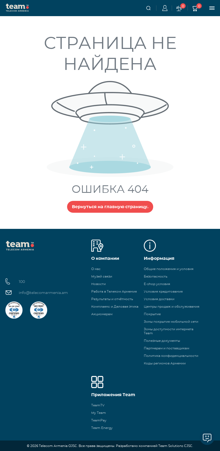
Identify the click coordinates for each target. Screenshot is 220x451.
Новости (98, 284)
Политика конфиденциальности (171, 356)
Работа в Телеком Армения (114, 291)
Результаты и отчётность (112, 299)
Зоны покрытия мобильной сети (171, 321)
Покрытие (152, 314)
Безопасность (155, 276)
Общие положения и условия (168, 269)
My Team (98, 413)
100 (22, 281)
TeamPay (99, 420)
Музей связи (101, 276)
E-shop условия (157, 284)
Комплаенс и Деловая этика (114, 306)
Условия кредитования (163, 291)
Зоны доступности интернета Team (168, 331)
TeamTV (97, 405)
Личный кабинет (164, 8)
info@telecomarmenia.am (43, 292)
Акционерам (101, 314)
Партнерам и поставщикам (166, 348)
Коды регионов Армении (165, 363)
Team (17, 7)
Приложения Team (113, 394)
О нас (96, 269)
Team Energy (102, 428)
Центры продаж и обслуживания (171, 306)
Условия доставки (159, 299)
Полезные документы (162, 341)
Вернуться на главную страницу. (110, 206)
